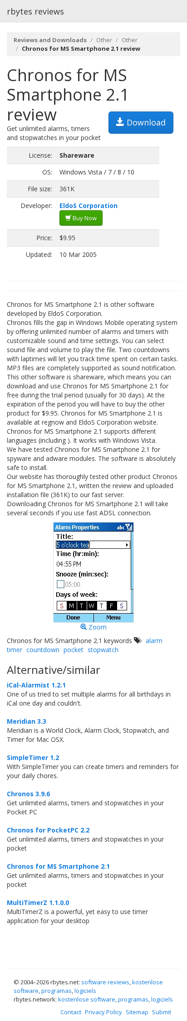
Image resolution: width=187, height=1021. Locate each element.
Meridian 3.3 (26, 721)
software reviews (105, 982)
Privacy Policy (103, 1012)
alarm (154, 640)
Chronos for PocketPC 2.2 (48, 830)
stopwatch (103, 649)
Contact (70, 1012)
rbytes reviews (35, 11)
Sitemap (137, 1012)
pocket (74, 649)
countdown (42, 649)
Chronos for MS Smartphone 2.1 (58, 866)
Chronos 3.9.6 (28, 793)
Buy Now (84, 218)
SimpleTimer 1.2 (33, 757)
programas (56, 991)
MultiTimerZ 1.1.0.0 (38, 902)
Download (145, 122)
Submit (161, 1012)
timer (14, 649)
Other (104, 40)
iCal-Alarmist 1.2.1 (36, 685)
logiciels (85, 991)
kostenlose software (86, 999)
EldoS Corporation (88, 205)
